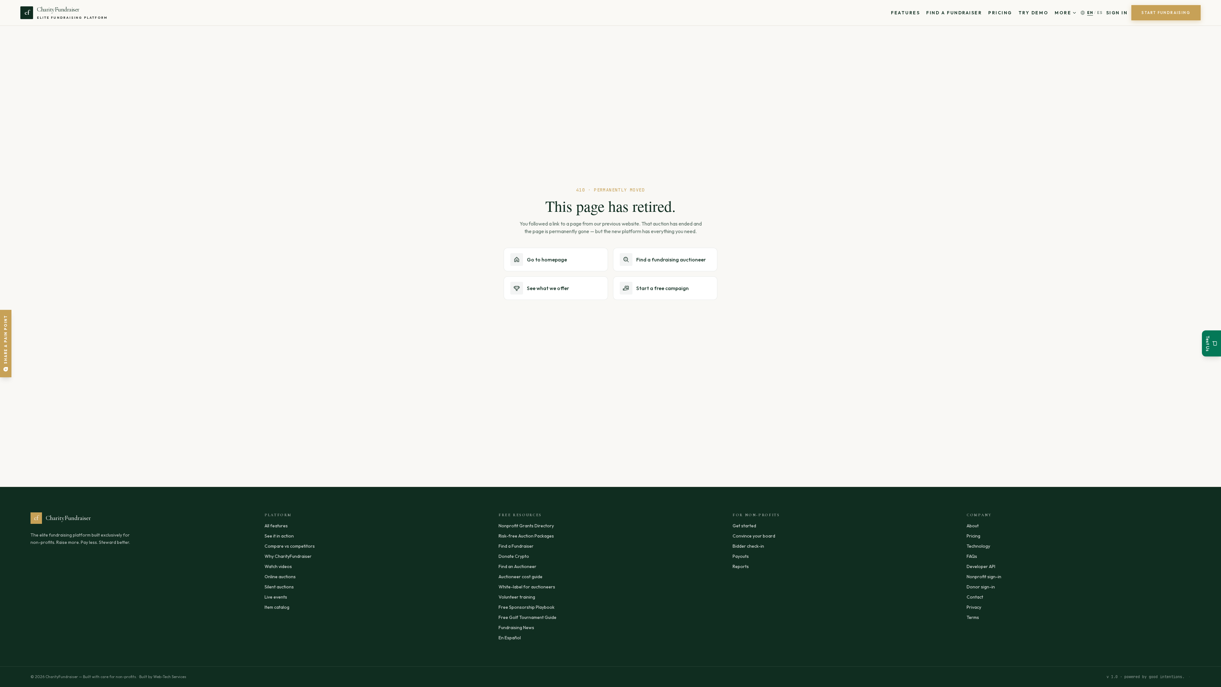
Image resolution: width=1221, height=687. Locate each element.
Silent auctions (279, 587)
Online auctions (280, 576)
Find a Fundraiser (954, 13)
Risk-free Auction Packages (526, 536)
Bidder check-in (748, 546)
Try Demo (1033, 13)
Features (905, 13)
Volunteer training (517, 597)
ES (1099, 12)
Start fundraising (1166, 12)
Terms (973, 617)
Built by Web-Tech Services (162, 676)
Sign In (1117, 13)
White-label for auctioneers (527, 587)
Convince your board (754, 536)
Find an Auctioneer (517, 566)
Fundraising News (516, 627)
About (973, 526)
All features (276, 526)
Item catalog (277, 607)
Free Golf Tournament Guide (527, 617)
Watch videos (278, 566)
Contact (975, 597)
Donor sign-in (981, 587)
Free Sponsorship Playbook (527, 607)
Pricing (1000, 13)
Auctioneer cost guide (520, 576)
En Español (510, 638)
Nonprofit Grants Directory (526, 526)
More (1063, 13)
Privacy (974, 607)
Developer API (981, 566)
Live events (276, 597)
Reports (741, 566)
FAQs (972, 556)
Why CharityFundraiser (288, 556)
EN (1090, 12)
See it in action (279, 536)
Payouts (741, 556)
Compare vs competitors (290, 546)
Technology (978, 546)
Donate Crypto (514, 556)
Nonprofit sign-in (984, 576)
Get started (744, 526)
